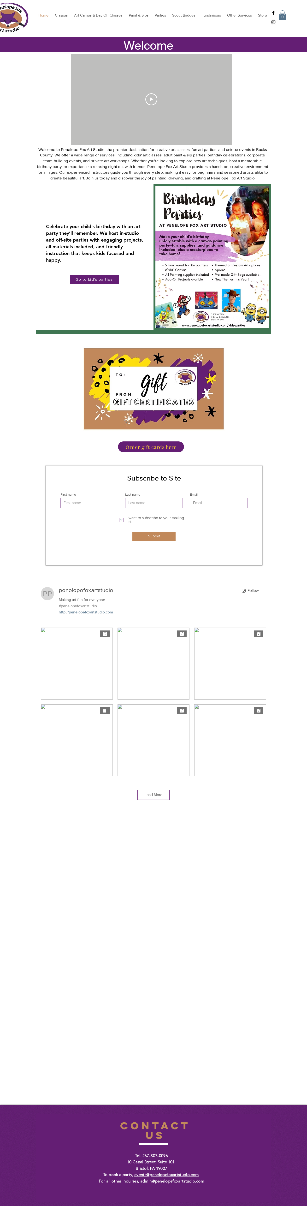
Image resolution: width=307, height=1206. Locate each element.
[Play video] (151, 99)
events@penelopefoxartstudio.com (166, 1174)
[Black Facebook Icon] (273, 12)
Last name (132, 494)
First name (68, 494)
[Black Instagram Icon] (273, 22)
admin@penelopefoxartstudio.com (172, 1181)
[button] (282, 15)
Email (194, 494)
